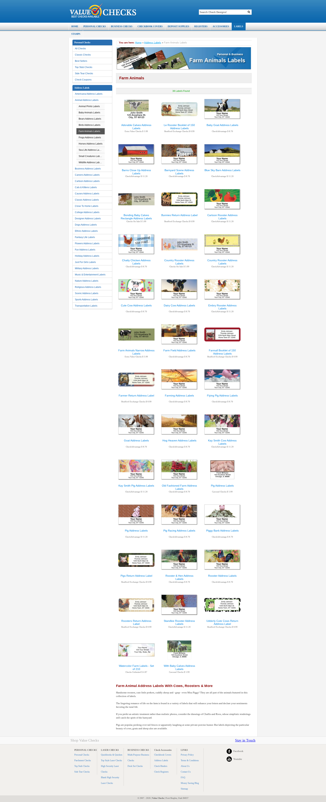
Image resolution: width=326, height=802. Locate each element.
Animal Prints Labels (89, 106)
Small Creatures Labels (91, 156)
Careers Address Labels (87, 175)
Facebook (238, 751)
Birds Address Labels (89, 125)
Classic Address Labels (87, 200)
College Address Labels (87, 212)
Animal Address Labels (86, 100)
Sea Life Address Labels (91, 150)
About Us (185, 766)
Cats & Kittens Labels (86, 187)
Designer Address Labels (88, 218)
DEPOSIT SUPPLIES (178, 26)
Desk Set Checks (135, 766)
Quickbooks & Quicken (111, 754)
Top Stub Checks (83, 67)
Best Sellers (81, 61)
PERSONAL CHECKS (94, 26)
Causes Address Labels (87, 193)
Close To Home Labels (86, 206)
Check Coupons (83, 79)
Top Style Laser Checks (111, 760)
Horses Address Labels (90, 143)
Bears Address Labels (90, 118)
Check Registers (161, 771)
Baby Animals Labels (89, 112)
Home (138, 42)
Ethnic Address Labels (86, 231)
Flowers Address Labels (87, 243)
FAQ (183, 777)
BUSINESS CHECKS (121, 26)
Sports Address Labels (86, 299)
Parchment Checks (82, 760)
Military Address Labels (87, 268)
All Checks (80, 48)
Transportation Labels (86, 305)
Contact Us (186, 771)
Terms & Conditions (190, 760)
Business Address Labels (88, 168)
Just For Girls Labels (85, 262)
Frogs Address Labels (90, 137)
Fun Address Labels (85, 249)
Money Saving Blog (190, 783)
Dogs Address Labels (86, 224)
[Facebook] (229, 751)
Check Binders (160, 766)
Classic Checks (83, 54)
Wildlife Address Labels (91, 162)
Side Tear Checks (84, 73)
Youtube (237, 759)
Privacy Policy (187, 754)
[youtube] (229, 759)
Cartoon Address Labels (87, 181)
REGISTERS (201, 26)
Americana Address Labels (88, 94)
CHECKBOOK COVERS (150, 26)
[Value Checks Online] (103, 10)
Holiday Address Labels (87, 256)
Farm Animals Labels (89, 131)
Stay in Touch (245, 740)
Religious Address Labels (88, 287)
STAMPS (75, 34)
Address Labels (152, 42)
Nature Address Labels (86, 281)
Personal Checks (81, 754)
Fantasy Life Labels (85, 237)
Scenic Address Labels (86, 293)
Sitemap (184, 788)
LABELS (238, 26)
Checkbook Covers (162, 754)
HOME (74, 26)
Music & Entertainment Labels (90, 274)
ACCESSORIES (221, 26)
